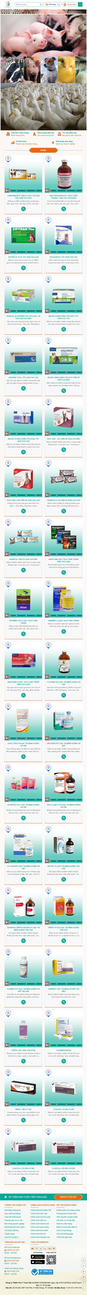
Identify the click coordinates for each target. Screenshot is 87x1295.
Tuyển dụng (9, 1234)
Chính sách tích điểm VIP (40, 1210)
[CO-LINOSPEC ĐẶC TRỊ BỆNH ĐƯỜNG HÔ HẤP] (23, 879)
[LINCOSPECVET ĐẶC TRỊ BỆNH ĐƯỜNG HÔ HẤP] (63, 756)
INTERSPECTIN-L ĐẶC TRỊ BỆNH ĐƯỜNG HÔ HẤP (23, 806)
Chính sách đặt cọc (38, 1220)
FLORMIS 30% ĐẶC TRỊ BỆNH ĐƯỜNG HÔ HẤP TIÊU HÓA (23, 990)
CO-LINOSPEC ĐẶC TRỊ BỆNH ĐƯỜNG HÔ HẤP (23, 867)
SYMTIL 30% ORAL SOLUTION (23, 1050)
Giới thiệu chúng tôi (12, 1210)
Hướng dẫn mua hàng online (68, 1210)
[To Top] (83, 1288)
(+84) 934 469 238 (73, 1288)
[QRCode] (51, 1260)
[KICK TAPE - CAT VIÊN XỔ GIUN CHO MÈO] (63, 449)
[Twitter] (83, 1277)
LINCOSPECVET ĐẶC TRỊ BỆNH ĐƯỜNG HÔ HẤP (64, 744)
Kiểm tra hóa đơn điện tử (67, 1227)
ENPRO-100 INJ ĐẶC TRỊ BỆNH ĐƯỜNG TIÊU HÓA (63, 929)
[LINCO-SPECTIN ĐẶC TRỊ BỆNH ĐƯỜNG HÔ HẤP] (23, 756)
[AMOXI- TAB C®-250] (23, 1120)
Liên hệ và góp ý (11, 1237)
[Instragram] (37, 1248)
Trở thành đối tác (11, 1230)
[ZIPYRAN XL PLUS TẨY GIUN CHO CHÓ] (23, 268)
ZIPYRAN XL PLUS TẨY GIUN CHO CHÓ (23, 257)
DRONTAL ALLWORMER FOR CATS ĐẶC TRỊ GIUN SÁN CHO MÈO (23, 317)
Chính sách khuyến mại (40, 1237)
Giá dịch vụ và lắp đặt (66, 1220)
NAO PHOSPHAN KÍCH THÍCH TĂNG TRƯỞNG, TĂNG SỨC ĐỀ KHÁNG (64, 197)
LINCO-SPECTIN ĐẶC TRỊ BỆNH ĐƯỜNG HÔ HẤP (23, 744)
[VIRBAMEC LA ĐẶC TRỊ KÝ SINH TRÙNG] (63, 631)
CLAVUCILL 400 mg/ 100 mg (63, 1168)
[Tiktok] (41, 1248)
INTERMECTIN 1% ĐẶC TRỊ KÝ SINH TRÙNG (23, 622)
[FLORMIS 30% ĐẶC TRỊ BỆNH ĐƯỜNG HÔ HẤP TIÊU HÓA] (23, 1002)
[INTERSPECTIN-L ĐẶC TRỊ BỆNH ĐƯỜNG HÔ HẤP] (23, 818)
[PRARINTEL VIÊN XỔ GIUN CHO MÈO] (23, 570)
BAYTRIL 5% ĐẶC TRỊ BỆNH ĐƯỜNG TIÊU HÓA (64, 867)
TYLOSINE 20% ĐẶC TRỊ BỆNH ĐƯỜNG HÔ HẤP (63, 683)
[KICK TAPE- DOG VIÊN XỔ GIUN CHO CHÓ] (23, 511)
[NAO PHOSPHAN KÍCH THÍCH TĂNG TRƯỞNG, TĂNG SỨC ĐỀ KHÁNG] (63, 209)
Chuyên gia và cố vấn (13, 1220)
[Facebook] (54, 1248)
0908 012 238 (13, 1250)
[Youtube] (32, 1248)
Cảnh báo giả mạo (64, 1237)
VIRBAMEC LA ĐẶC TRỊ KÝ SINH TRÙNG (63, 621)
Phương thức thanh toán (66, 1213)
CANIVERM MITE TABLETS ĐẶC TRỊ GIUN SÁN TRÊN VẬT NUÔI (23, 197)
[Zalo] (45, 1248)
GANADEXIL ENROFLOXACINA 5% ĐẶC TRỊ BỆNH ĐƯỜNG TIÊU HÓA (23, 929)
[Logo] (7, 4)
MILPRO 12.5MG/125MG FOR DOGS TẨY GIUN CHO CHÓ (23, 440)
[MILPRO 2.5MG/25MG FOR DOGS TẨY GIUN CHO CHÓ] (63, 329)
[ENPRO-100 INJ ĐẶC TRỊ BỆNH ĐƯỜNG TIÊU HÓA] (63, 941)
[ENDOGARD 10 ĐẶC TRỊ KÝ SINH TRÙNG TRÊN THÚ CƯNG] (23, 695)
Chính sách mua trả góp (40, 1217)
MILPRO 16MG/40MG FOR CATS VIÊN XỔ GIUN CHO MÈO (64, 379)
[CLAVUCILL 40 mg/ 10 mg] (63, 1120)
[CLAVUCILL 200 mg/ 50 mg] (23, 1179)
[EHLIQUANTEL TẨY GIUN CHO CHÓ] (63, 268)
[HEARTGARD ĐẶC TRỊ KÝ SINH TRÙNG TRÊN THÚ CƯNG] (63, 572)
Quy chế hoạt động (12, 1213)
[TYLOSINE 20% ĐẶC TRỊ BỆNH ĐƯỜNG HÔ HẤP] (63, 695)
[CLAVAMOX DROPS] (63, 1061)
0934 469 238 (13, 1271)
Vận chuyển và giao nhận (67, 1217)
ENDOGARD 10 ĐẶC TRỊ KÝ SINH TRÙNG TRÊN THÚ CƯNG (23, 683)
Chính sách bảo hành (39, 1230)
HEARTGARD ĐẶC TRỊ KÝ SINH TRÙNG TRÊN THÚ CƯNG (64, 560)
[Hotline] (83, 1266)
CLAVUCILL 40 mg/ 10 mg (63, 1109)
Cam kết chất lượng (12, 1217)
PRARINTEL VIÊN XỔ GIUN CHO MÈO (23, 559)
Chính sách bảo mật (38, 1213)
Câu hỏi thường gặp (65, 1234)
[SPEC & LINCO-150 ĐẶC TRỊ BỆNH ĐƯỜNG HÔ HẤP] (63, 818)
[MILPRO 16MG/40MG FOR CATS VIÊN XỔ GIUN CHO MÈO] (63, 390)
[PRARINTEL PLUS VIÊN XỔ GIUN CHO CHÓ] (63, 511)
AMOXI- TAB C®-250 (23, 1109)
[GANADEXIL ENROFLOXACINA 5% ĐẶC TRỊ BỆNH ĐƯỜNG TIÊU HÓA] (23, 941)
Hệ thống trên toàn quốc (14, 1227)
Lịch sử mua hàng (64, 1230)
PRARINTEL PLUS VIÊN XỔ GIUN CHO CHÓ (63, 500)
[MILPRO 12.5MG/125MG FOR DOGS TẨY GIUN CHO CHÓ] (23, 452)
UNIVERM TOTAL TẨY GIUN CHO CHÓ (23, 377)
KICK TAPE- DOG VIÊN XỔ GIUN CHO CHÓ (23, 500)
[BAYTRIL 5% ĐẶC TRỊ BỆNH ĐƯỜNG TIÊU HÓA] (63, 879)
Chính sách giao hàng (39, 1227)
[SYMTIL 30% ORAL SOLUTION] (23, 1061)
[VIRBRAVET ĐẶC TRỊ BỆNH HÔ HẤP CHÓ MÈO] (63, 1002)
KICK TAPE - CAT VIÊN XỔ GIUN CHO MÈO (63, 439)
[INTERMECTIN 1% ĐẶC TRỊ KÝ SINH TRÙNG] (23, 634)
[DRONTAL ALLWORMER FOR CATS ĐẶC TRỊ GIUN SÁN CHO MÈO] (23, 329)
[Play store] (38, 1257)
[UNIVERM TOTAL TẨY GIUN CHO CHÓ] (23, 388)
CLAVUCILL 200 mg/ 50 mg (23, 1168)
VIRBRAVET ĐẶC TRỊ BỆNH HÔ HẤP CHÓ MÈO (63, 990)
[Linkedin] (49, 1248)
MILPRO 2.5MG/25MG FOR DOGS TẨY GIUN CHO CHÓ (64, 317)
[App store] (38, 1262)
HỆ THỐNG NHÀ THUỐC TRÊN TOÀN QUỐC (28, 1197)
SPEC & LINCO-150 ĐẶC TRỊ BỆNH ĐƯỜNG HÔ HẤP (63, 806)
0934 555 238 (13, 1260)
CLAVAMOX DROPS (63, 1050)
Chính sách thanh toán (39, 1223)
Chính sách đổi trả (38, 1234)
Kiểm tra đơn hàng (64, 1223)
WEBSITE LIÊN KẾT (68, 1197)
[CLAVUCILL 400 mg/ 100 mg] (63, 1179)
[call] (83, 1260)
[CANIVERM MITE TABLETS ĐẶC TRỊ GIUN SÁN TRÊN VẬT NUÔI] (23, 209)
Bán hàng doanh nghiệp (14, 1223)
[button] (82, 69)
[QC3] (43, 18)
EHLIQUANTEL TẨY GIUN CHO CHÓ (63, 257)
